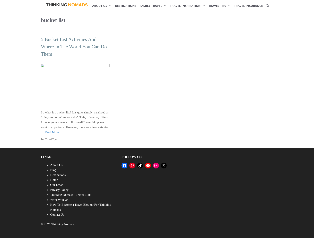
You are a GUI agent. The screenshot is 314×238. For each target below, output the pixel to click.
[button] (267, 5)
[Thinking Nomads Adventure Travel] (67, 5)
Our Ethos (56, 185)
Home (54, 180)
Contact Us (57, 214)
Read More (52, 132)
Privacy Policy (59, 189)
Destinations (125, 6)
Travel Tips (217, 6)
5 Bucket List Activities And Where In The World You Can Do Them (74, 47)
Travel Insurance (248, 6)
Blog (53, 170)
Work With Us (59, 199)
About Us (99, 6)
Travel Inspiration (185, 6)
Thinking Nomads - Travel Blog (70, 194)
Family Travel (151, 6)
